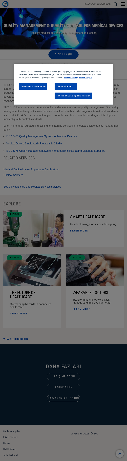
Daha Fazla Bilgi (71, 77)
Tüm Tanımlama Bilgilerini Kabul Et (73, 96)
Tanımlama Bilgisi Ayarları (33, 86)
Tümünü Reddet (65, 86)
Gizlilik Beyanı (85, 77)
